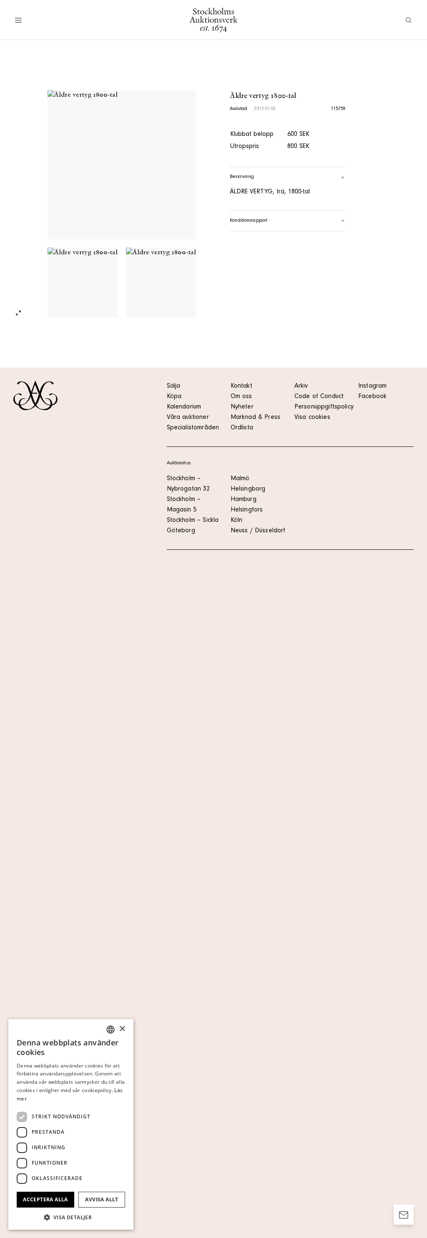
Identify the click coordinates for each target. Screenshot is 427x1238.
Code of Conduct (319, 396)
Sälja (174, 386)
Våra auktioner (188, 417)
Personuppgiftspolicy (324, 407)
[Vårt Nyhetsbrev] (404, 1215)
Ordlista (242, 428)
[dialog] (70, 1124)
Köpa (174, 396)
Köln (237, 520)
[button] (71, 1217)
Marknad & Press (255, 417)
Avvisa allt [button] (101, 1199)
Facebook (372, 396)
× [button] (122, 1029)
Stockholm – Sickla (193, 520)
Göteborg (181, 531)
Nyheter (242, 407)
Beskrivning (242, 177)
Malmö (240, 479)
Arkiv (301, 386)
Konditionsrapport (248, 220)
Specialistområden (193, 428)
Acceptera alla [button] (45, 1199)
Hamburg (243, 499)
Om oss (241, 396)
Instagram (372, 386)
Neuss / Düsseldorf (258, 531)
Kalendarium (184, 407)
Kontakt (241, 386)
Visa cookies (312, 417)
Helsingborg (248, 489)
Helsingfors (247, 510)
